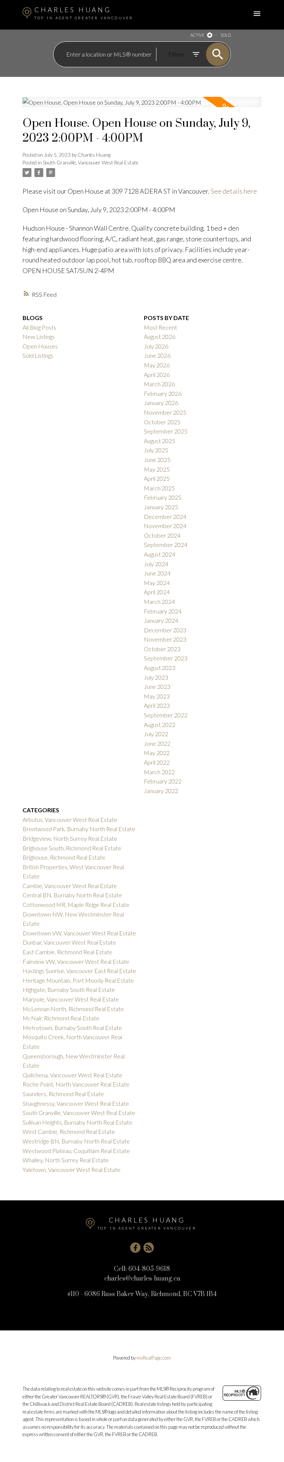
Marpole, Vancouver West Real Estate (71, 999)
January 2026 (161, 402)
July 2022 (156, 733)
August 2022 (159, 724)
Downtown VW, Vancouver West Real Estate (79, 932)
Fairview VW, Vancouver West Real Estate (76, 961)
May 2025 (157, 469)
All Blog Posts (39, 327)
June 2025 (157, 459)
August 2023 (159, 667)
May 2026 (157, 364)
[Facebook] (135, 1247)
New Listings (39, 336)
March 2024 (159, 601)
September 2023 (165, 658)
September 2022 (165, 714)
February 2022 (163, 781)
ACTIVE (197, 35)
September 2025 (165, 431)
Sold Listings (38, 355)
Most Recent (160, 327)
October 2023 (162, 648)
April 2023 (157, 705)
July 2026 (156, 346)
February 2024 (163, 611)
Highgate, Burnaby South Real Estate (69, 989)
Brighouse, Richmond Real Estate (64, 857)
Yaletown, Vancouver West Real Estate (72, 1169)
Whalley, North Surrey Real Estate (66, 1159)
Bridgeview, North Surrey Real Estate (70, 838)
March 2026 (159, 383)
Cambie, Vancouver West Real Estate (70, 885)
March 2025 (159, 488)
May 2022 (157, 752)
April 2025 (157, 478)
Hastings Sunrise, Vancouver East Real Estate (79, 970)
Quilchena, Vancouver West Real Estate (72, 1074)
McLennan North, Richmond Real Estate (73, 1008)
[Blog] (148, 1247)
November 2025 (165, 412)
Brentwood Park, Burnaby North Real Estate (79, 828)
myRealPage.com (153, 1358)
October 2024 (162, 535)
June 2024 (157, 573)
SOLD (225, 35)
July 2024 (156, 563)
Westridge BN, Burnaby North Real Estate (76, 1141)
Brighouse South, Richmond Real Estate (72, 847)
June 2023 (157, 686)
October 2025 (162, 421)
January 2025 (161, 506)
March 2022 (159, 771)
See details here (234, 191)
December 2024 (165, 516)
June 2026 (157, 355)
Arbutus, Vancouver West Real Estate (70, 819)
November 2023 (165, 639)
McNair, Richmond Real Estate (61, 1017)
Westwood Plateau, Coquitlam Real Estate (76, 1150)
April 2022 (157, 762)
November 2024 (165, 525)
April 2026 (157, 374)
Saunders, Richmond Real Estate (63, 1093)
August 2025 (159, 440)
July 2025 (156, 449)
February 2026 (163, 393)
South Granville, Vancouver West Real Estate (90, 163)
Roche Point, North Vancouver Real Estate (76, 1084)
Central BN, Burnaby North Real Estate (72, 894)
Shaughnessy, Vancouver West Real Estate (76, 1103)
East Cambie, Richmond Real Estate (67, 951)
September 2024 (165, 544)
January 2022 (161, 790)
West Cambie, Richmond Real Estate (69, 1131)
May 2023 (157, 696)
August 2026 (159, 336)
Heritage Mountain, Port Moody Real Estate (78, 980)
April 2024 (157, 591)
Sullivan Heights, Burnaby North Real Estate (77, 1122)
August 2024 (159, 554)
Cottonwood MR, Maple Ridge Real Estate (76, 904)
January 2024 (161, 620)
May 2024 (157, 582)
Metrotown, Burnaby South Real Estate (72, 1027)
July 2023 (156, 677)
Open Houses (40, 346)
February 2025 (163, 497)
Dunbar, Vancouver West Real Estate (69, 942)
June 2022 (157, 743)
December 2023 (165, 629)
